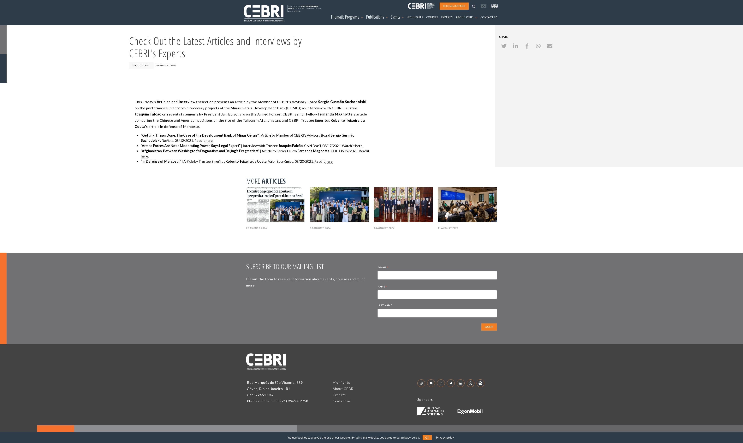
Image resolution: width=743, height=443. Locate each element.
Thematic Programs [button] (345, 17)
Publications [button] (375, 17)
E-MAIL (382, 268)
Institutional (141, 65)
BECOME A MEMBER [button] (454, 5)
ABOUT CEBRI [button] (465, 17)
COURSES (432, 17)
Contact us (342, 401)
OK (427, 437)
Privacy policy (445, 437)
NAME (382, 287)
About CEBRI (344, 389)
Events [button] (396, 17)
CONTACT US (489, 17)
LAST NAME (384, 305)
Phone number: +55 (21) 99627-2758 (277, 401)
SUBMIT (489, 326)
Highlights (341, 382)
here (209, 140)
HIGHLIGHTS (415, 17)
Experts (339, 395)
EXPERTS (447, 17)
